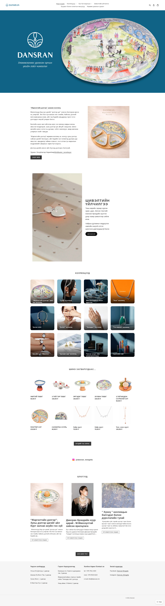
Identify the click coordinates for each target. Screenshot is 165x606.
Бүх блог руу (82, 554)
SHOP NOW (36, 157)
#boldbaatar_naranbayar (62, 152)
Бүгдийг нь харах (82, 443)
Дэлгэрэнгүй (91, 234)
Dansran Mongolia (122, 571)
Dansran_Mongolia (123, 575)
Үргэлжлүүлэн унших (39, 540)
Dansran (132, 598)
